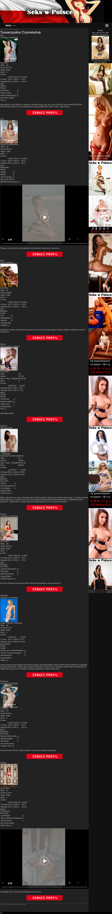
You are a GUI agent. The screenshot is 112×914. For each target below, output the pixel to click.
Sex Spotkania (5, 29)
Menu (11, 26)
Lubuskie (15, 29)
